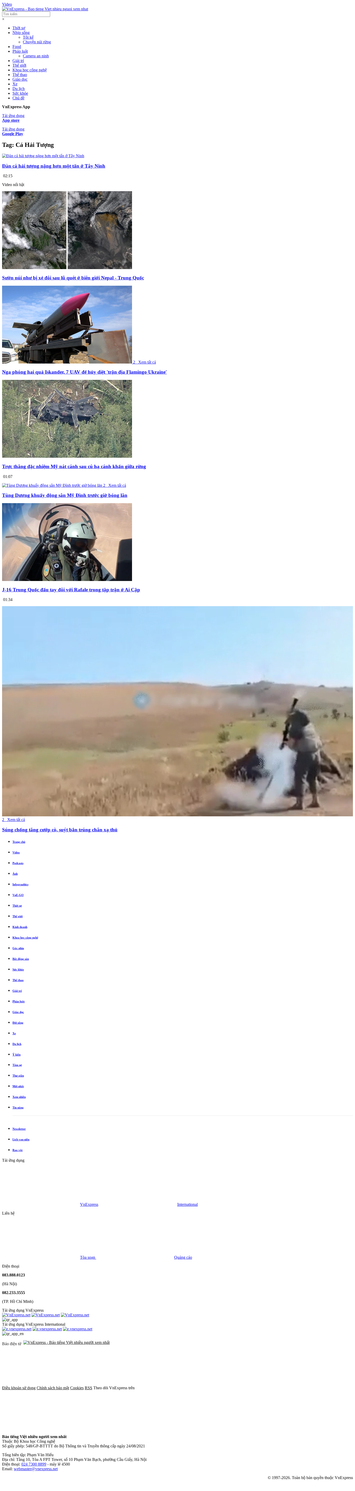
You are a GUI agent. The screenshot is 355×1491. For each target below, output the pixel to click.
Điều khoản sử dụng (19, 1388)
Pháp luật (20, 51)
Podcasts (17, 863)
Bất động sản (20, 958)
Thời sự (18, 28)
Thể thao (19, 74)
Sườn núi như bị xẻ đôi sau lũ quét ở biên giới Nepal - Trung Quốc (73, 278)
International (187, 1204)
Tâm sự (17, 1064)
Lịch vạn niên (20, 1139)
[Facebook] (175, 1388)
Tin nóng (18, 1107)
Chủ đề (18, 98)
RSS (88, 1388)
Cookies (77, 1388)
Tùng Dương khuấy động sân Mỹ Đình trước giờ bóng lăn (64, 495)
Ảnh (15, 873)
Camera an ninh (36, 56)
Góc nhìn (18, 948)
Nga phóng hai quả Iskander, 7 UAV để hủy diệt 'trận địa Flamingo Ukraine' (84, 372)
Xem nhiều (19, 1096)
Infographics (20, 884)
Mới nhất (18, 1086)
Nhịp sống (21, 32)
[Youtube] (41, 1428)
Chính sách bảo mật (53, 1388)
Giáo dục (20, 79)
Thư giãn (18, 1075)
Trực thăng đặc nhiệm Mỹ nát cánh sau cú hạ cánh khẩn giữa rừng (74, 466)
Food (16, 46)
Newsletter (19, 1128)
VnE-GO (18, 895)
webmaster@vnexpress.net (36, 1469)
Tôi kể (28, 37)
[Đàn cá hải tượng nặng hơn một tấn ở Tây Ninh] (43, 156)
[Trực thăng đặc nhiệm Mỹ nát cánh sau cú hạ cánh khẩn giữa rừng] (67, 456)
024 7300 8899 (33, 1464)
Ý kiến (16, 1054)
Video (7, 4)
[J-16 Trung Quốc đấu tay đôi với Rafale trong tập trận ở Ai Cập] (67, 579)
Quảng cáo (183, 1257)
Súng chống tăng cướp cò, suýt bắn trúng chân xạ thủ (59, 829)
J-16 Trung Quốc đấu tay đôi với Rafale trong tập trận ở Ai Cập (71, 589)
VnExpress (89, 1204)
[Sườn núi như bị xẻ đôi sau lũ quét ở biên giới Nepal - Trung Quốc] (67, 267)
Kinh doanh (19, 926)
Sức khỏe (20, 93)
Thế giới (19, 65)
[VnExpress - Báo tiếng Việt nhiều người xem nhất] (45, 9)
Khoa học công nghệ (29, 70)
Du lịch (18, 88)
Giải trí (18, 60)
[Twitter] (254, 1388)
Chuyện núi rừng (37, 42)
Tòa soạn (88, 1257)
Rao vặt (17, 1150)
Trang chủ (18, 841)
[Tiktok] (120, 1428)
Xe (14, 84)
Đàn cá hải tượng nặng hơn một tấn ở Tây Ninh (53, 166)
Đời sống (17, 1022)
